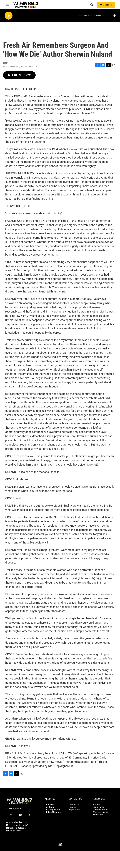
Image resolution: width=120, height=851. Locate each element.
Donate (107, 4)
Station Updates (53, 812)
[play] (8, 16)
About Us (49, 804)
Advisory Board (52, 809)
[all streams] (115, 15)
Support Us (74, 809)
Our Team (50, 807)
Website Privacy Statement (100, 813)
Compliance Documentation (100, 808)
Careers (73, 807)
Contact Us (74, 804)
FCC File (96, 804)
